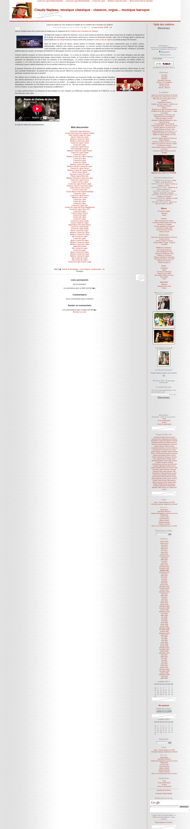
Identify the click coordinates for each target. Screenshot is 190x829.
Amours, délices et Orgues (164, 241)
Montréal (154, 460)
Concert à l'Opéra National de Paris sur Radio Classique (164, 139)
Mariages (164, 78)
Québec (155, 480)
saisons (154, 482)
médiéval (159, 467)
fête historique (173, 453)
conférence (174, 448)
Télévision (164, 213)
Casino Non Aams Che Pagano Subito (79, 133)
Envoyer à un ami (79, 312)
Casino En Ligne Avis (80, 205)
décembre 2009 (164, 606)
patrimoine (168, 473)
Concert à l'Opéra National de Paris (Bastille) (164, 151)
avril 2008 (164, 640)
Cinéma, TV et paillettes (164, 82)
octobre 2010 (164, 590)
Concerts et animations (164, 271)
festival (170, 451)
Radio (164, 215)
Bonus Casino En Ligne (80, 231)
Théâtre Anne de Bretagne (166, 484)
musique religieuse (159, 466)
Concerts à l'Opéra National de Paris (164, 222)
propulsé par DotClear (164, 790)
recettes (164, 480)
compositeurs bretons (158, 448)
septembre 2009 (164, 611)
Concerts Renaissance (164, 250)
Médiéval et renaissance (163, 248)
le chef (25, 62)
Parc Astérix (164, 277)
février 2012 (164, 565)
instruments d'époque (164, 457)
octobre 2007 (164, 651)
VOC (175, 487)
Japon (164, 270)
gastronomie (96, 269)
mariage (168, 459)
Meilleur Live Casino (79, 198)
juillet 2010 (164, 595)
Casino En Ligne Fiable (80, 153)
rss (111, 27)
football (175, 451)
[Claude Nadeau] (164, 376)
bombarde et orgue (157, 440)
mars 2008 (164, 642)
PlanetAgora (164, 509)
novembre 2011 (164, 568)
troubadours (163, 485)
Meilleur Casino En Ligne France (79, 151)
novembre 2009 (164, 608)
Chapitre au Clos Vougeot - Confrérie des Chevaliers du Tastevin (164, 105)
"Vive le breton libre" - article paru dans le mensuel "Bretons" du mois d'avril (164, 126)
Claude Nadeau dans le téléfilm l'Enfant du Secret (164, 148)
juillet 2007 (164, 656)
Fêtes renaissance (164, 262)
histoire (154, 457)
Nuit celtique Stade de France (164, 275)
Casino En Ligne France (80, 143)
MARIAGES (164, 282)
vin (103, 269)
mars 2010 (164, 601)
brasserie (174, 440)
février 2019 (164, 541)
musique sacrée (170, 466)
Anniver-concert (164, 239)
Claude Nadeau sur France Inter (164, 129)
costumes (165, 449)
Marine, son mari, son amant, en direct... (166, 203)
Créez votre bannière (169, 373)
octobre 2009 (164, 610)
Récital (164, 107)
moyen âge (167, 460)
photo (154, 476)
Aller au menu (33, 20)
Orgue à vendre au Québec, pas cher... (167, 184)
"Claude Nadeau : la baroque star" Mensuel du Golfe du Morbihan (164, 115)
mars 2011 (164, 583)
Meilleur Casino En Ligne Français (80, 157)
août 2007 (164, 655)
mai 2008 (164, 638)
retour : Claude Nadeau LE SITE (164, 502)
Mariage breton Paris (164, 286)
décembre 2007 (164, 647)
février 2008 (164, 644)
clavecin (172, 446)
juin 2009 (164, 617)
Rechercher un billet (163, 530)
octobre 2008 (164, 631)
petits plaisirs (172, 475)
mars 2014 (164, 545)
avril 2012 (164, 563)
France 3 (154, 453)
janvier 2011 (164, 584)
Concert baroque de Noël (164, 230)
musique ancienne (161, 462)
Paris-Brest (164, 268)
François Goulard (162, 453)
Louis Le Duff (164, 517)
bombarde (173, 439)
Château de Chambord (164, 255)
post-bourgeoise (157, 478)
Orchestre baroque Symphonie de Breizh (164, 504)
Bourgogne (167, 440)
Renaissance (171, 480)
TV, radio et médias (164, 211)
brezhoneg (161, 442)
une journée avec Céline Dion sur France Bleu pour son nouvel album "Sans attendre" (164, 98)
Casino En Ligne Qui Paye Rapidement (80, 207)
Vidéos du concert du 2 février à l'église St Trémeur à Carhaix (164, 144)
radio (159, 480)
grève (169, 455)
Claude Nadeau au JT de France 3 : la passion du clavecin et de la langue (164, 132)
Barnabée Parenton (164, 511)
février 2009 (164, 624)
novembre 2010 (164, 588)
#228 (106, 27)
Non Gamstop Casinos (79, 149)
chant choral (156, 444)
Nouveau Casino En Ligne (80, 174)
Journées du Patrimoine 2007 (164, 253)
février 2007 (164, 665)
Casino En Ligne (79, 145)
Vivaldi (171, 487)
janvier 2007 (164, 667)
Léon (154, 459)
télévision (155, 487)
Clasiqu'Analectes (164, 522)
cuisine (174, 449)
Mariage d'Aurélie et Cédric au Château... (167, 199)
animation (157, 437)
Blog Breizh (164, 515)
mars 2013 (164, 552)
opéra (161, 469)
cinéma (166, 446)
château (161, 446)
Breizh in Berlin (164, 520)
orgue (160, 471)
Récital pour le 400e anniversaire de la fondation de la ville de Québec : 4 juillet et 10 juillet (164, 111)
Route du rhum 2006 (164, 273)
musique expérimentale (169, 464)
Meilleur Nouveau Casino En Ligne (79, 178)
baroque (154, 439)
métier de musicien (168, 467)
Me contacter (163, 705)
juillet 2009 (164, 615)
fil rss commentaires (164, 420)
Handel (173, 455)
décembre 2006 (164, 669)
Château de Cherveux (164, 260)
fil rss (164, 418)
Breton (164, 288)
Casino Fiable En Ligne (80, 223)
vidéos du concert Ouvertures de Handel (164, 95)
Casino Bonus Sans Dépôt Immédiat (79, 192)
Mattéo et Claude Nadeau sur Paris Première (164, 135)
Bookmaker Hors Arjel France (80, 225)
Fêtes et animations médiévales (164, 257)
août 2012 (164, 558)
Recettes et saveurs (164, 80)
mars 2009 (164, 622)
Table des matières (163, 24)
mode (173, 459)
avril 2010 (164, 599)
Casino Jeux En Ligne (79, 182)
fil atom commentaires (164, 424)
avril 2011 (164, 581)
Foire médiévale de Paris (164, 251)
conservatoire (157, 449)
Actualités (164, 77)
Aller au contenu (21, 20)
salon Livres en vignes (103, 40)
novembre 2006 (164, 671)
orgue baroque (167, 471)
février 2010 (164, 602)
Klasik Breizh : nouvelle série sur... (166, 181)
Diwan (153, 451)
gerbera (163, 455)
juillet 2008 (164, 635)
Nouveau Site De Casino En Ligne (80, 186)
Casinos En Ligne (79, 215)
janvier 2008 (164, 646)
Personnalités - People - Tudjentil (164, 242)
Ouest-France (156, 473)
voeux (164, 489)
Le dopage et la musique (167, 195)
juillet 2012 (164, 559)
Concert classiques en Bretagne (164, 226)
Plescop (163, 476)
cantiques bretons (171, 442)
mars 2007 (164, 664)
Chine (164, 279)
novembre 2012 (164, 556)
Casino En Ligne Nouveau (80, 131)
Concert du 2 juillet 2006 (164, 228)
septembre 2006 (164, 674)
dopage (158, 451)
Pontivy (174, 476)
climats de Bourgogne (70, 269)
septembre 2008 (164, 633)
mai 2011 (164, 579)
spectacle (161, 482)
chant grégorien (165, 444)
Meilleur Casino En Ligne (79, 139)
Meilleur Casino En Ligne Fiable (79, 170)
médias (153, 467)
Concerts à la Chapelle (164, 224)
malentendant (161, 459)
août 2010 (164, 593)
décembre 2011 (164, 566)
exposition (164, 451)
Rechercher (164, 739)
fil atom (164, 422)
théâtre (155, 484)
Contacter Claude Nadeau (164, 793)
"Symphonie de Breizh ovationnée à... (167, 188)
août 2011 (164, 574)
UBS (159, 487)
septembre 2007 (164, 653)
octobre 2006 (164, 673)
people (174, 473)
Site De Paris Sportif (79, 172)
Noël (176, 467)
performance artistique (160, 475)
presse (164, 478)
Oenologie (155, 469)
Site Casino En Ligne (80, 236)
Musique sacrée (164, 84)
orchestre (167, 469)
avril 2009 (164, 620)
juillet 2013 (164, 548)
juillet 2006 (164, 678)
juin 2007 (164, 658)
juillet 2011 (164, 575)
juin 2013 (164, 550)
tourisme (156, 485)
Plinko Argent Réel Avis (79, 176)
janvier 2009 (164, 626)
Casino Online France (79, 213)
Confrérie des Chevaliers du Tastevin (84, 31)
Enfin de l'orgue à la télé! (164, 118)
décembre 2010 (164, 586)
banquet (172, 437)
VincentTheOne (164, 518)
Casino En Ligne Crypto (80, 221)
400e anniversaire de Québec (164, 220)
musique (174, 460)
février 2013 (164, 554)
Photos (164, 208)
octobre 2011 (164, 570)
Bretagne (155, 442)
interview (174, 457)
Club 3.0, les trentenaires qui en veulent (164, 526)
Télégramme (171, 485)
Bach (167, 437)
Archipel (162, 437)
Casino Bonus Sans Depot (80, 188)
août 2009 (164, 613)
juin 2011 (164, 577)
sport (165, 482)
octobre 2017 (164, 543)
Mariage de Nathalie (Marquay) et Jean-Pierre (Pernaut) (164, 121)
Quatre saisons (172, 478)
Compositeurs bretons (164, 102)
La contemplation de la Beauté (164, 124)
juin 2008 (164, 637)
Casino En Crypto (79, 162)
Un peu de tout (97, 27)
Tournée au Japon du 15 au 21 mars (164, 142)
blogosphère (166, 439)
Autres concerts (164, 231)
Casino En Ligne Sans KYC (79, 209)
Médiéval (164, 284)
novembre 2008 (164, 629)
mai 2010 (164, 597)
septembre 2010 (164, 592)
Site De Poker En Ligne (79, 137)
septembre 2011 (164, 572)
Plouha (169, 476)
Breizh (164, 266)
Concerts (164, 75)
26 (161, 694)
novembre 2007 (164, 649)
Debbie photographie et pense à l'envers (164, 513)
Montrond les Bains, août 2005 (164, 259)
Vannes (164, 487)
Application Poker (79, 246)
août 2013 (164, 547)
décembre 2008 (164, 628)
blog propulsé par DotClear (163, 822)
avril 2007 (164, 662)
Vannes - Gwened (164, 87)
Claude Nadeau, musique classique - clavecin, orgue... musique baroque (92, 10)
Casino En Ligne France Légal (79, 184)
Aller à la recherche (47, 20)
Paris (163, 473)
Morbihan (161, 460)
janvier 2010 (164, 604)
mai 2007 (164, 660)
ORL (174, 471)
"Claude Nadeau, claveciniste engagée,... (165, 192)
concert (167, 448)
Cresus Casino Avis (79, 190)
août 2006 (164, 676)
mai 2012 (164, 561)
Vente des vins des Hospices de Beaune (164, 237)
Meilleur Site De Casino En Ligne (79, 166)
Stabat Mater (172, 482)
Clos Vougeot (61, 40)
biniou (159, 439)
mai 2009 (164, 619)
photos (158, 476)
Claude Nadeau (156, 373)
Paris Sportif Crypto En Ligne (80, 135)
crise (169, 449)
